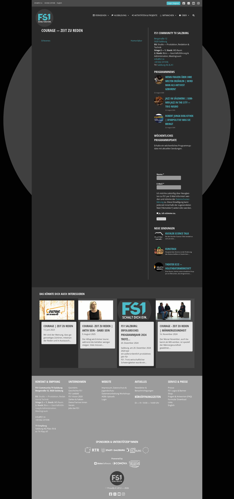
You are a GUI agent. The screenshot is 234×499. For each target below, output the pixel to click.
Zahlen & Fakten (75, 399)
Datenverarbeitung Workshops (116, 393)
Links (170, 402)
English (59, 3)
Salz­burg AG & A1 (165, 65)
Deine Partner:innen (77, 402)
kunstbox (170, 249)
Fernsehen (100, 15)
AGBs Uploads (108, 396)
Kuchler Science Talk (177, 233)
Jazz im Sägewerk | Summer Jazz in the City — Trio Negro (179, 102)
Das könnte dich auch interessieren (62, 294)
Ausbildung (120, 15)
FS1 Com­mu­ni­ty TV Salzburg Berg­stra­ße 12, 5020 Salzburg (49, 389)
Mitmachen (168, 15)
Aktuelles (141, 382)
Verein (71, 405)
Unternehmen (77, 382)
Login (104, 399)
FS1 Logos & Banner (177, 390)
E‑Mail (160, 183)
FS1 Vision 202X (75, 396)
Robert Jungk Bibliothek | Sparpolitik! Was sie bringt (179, 120)
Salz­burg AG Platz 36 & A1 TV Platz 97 (45, 430)
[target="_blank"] (198, 3)
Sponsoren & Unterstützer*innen (117, 442)
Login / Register (173, 3)
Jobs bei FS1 (73, 408)
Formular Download (177, 399)
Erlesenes (45, 40)
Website (106, 382)
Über (184, 15)
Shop (170, 393)
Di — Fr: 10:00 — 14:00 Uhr (147, 402)
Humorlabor (136, 40)
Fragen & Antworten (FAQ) (180, 396)
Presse (171, 387)
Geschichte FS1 (75, 390)
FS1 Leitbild (73, 393)
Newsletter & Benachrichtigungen (144, 389)
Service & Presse (178, 382)
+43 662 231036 (49, 3)
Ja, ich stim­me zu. (167, 213)
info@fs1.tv (38, 3)
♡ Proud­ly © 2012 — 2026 (117, 488)
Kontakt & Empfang (47, 382)
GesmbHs (73, 387)
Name (160, 174)
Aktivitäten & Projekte (145, 15)
